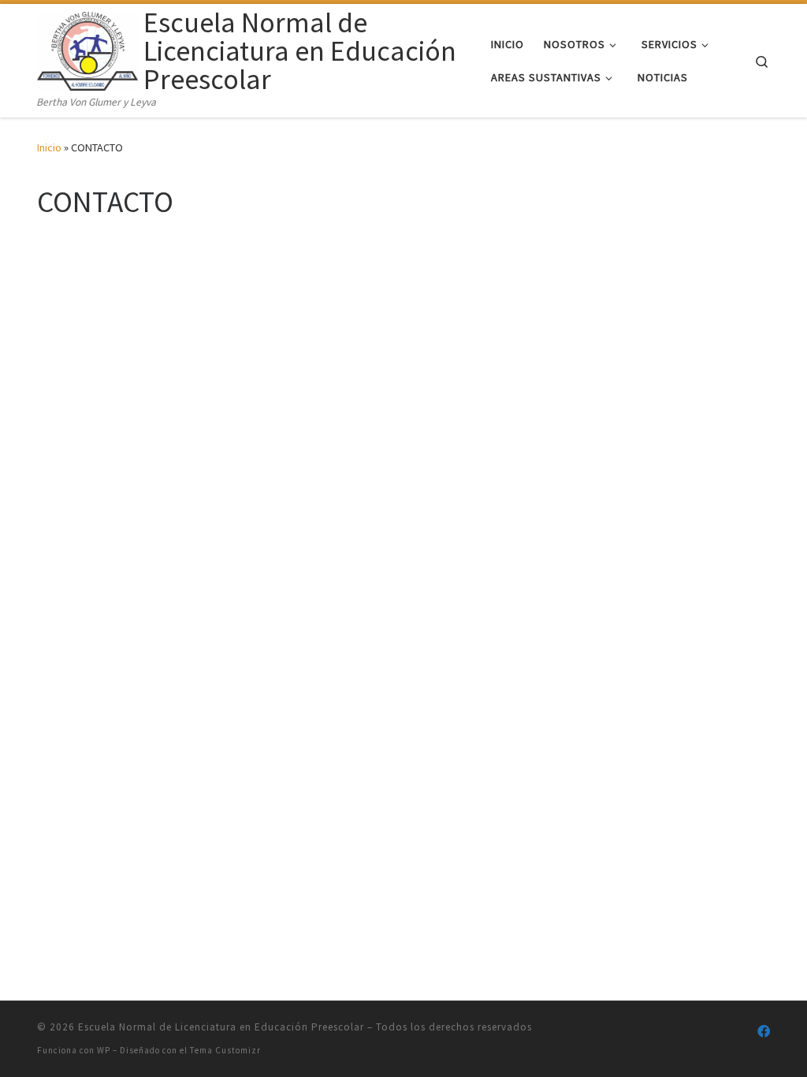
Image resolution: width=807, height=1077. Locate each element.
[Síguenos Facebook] (763, 1032)
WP (103, 1050)
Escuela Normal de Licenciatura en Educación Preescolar (221, 1027)
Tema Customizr (225, 1050)
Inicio (49, 147)
